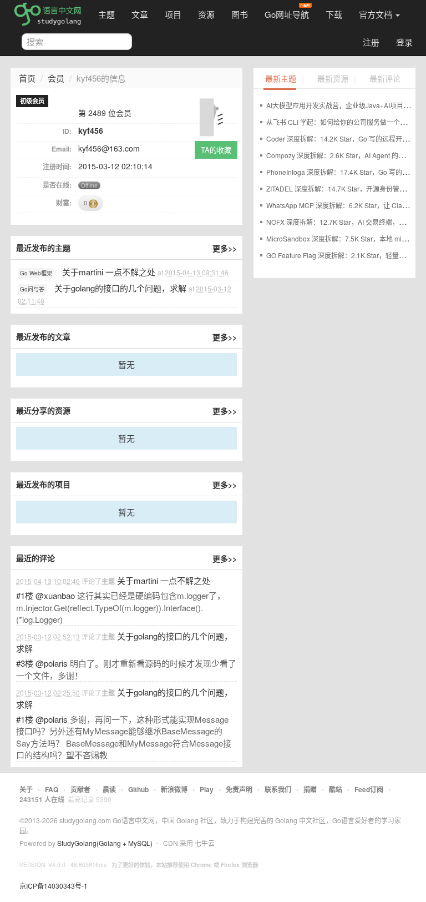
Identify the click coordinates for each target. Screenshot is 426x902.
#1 (24, 595)
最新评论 (384, 79)
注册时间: (57, 167)
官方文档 (376, 14)
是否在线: (57, 185)
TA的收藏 (216, 149)
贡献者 (80, 789)
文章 (139, 14)
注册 (371, 42)
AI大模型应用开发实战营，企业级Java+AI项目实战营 (344, 105)
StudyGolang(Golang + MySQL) (105, 843)
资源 (206, 14)
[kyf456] (214, 114)
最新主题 (280, 79)
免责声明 (239, 789)
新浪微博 (174, 789)
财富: (64, 203)
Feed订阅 (368, 789)
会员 (56, 78)
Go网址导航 (287, 14)
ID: (67, 131)
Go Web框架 (36, 273)
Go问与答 (32, 289)
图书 (239, 14)
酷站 (335, 789)
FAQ (51, 789)
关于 (26, 789)
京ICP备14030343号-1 (53, 885)
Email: (62, 149)
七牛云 (205, 843)
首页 (27, 78)
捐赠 (310, 789)
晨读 (109, 789)
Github (138, 789)
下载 (334, 14)
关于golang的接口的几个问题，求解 (120, 288)
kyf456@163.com (109, 148)
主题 (106, 14)
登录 (404, 42)
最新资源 (332, 79)
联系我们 (278, 789)
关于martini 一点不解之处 (108, 272)
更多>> (224, 248)
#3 (24, 663)
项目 (173, 14)
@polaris (52, 663)
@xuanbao (55, 595)
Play (207, 789)
